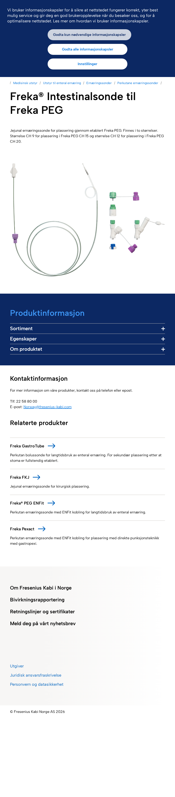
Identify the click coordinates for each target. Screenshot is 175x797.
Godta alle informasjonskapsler (87, 49)
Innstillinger (87, 64)
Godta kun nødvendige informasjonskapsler (89, 34)
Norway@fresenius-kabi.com (47, 407)
